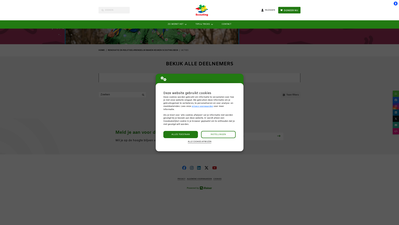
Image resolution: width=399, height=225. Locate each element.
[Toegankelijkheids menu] (395, 3)
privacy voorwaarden (202, 106)
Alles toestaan (180, 134)
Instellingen (218, 134)
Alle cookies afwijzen (199, 141)
